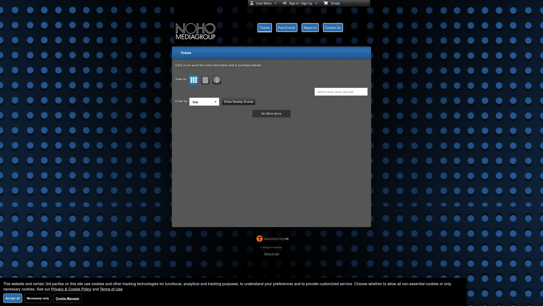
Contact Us (333, 27)
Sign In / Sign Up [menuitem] (300, 3)
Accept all (13, 298)
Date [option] (195, 101)
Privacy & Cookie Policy (71, 289)
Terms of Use (271, 253)
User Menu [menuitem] (262, 3)
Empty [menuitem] (334, 3)
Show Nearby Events (238, 101)
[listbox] (204, 102)
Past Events (286, 27)
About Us (310, 27)
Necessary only (38, 298)
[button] (193, 80)
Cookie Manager (67, 298)
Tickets (265, 27)
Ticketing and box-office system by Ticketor (272, 239)
